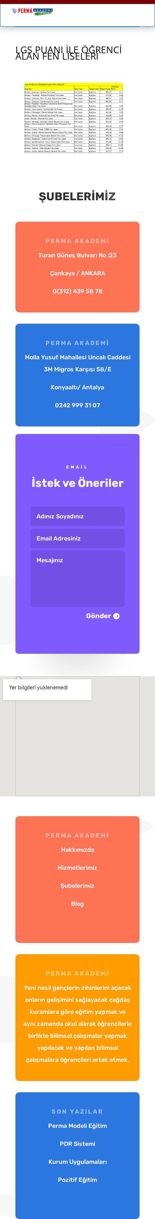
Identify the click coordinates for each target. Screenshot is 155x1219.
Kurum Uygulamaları (78, 1161)
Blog (77, 903)
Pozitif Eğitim (77, 1179)
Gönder (98, 616)
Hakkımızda (77, 849)
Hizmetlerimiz (77, 867)
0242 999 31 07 (77, 405)
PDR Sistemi (77, 1143)
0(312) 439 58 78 (78, 291)
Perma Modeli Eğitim (77, 1125)
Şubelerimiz (77, 885)
